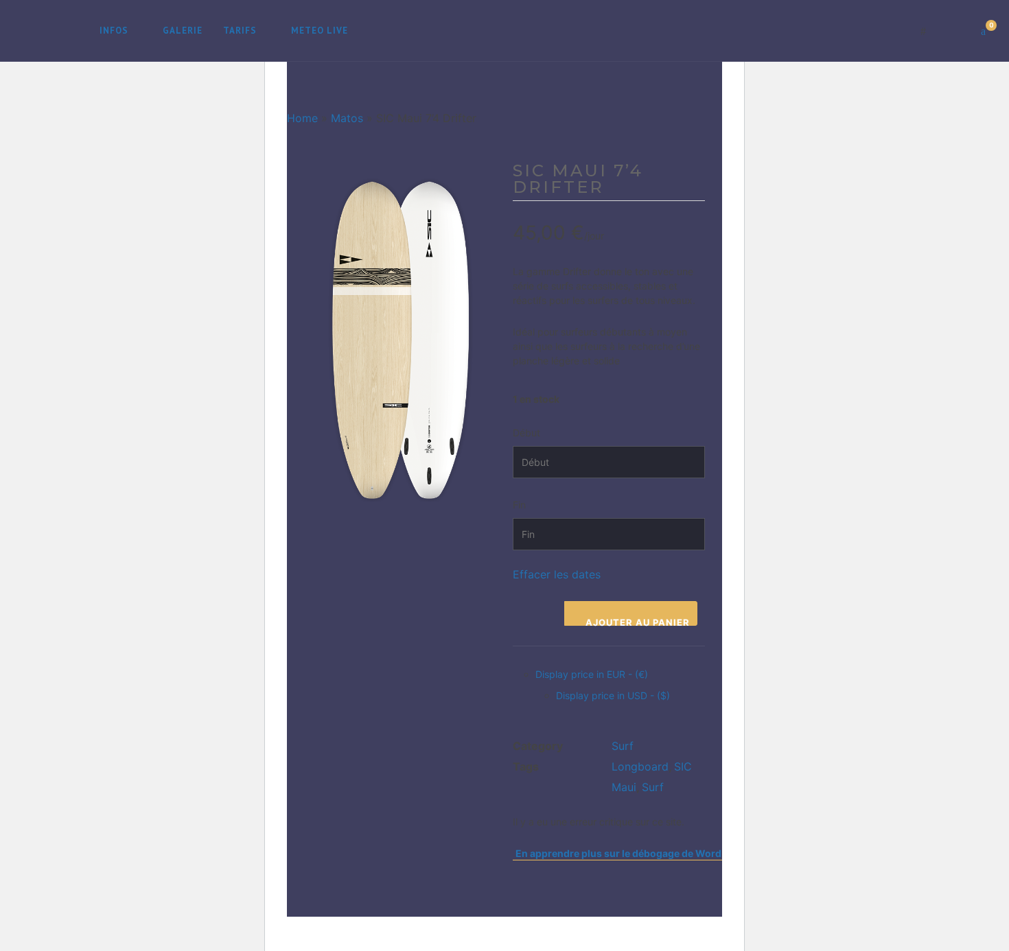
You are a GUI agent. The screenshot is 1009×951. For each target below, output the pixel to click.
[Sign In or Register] (953, 31)
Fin (519, 504)
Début (526, 432)
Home (302, 118)
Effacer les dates (557, 574)
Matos (347, 118)
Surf (623, 746)
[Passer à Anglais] (374, 31)
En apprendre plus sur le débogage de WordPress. (633, 853)
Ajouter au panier (637, 621)
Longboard (640, 766)
